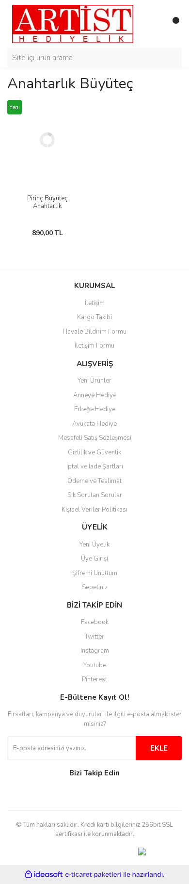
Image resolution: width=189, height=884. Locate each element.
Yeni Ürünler (94, 380)
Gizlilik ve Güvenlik (94, 452)
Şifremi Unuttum (94, 573)
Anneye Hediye (94, 395)
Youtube (94, 665)
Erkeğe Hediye (94, 409)
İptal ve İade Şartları (94, 466)
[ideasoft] (43, 874)
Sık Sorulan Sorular (94, 495)
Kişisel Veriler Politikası (94, 509)
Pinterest (94, 679)
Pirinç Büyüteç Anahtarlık (47, 202)
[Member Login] (153, 24)
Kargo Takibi (94, 317)
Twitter (94, 636)
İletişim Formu (94, 345)
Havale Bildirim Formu (94, 331)
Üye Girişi (94, 558)
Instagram (94, 650)
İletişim (95, 303)
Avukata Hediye (94, 423)
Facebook (95, 622)
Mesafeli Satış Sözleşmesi (94, 438)
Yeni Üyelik (94, 544)
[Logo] (72, 24)
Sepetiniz (95, 587)
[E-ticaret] (93, 874)
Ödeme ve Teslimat (94, 481)
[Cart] (172, 24)
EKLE (159, 748)
